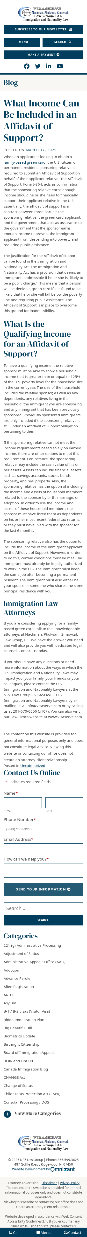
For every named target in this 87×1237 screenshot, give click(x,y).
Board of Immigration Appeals (29, 1052)
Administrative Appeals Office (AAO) (34, 961)
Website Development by (43, 1169)
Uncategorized (32, 765)
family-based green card (24, 162)
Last (48, 810)
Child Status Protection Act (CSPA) (32, 1093)
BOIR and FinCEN (18, 1060)
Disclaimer (49, 1183)
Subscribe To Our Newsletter (41, 29)
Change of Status (18, 1085)
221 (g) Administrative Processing (32, 945)
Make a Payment (42, 54)
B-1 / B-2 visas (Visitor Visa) (27, 1011)
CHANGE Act (14, 1077)
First (7, 810)
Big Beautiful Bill (18, 1027)
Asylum (10, 1003)
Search (61, 42)
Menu (24, 42)
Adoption (11, 970)
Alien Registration (19, 986)
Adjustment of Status (21, 953)
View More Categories (37, 1113)
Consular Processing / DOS (26, 1102)
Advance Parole (17, 978)
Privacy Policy (70, 1183)
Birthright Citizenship (21, 1044)
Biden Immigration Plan (24, 1019)
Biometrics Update (19, 1036)
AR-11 (9, 994)
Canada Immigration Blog (26, 1069)
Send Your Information (41, 889)
